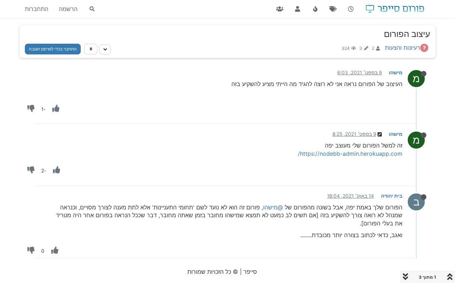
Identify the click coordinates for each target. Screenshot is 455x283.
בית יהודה (391, 196)
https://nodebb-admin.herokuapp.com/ (350, 153)
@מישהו (273, 207)
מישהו (395, 72)
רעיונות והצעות (402, 47)
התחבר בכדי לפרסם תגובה (53, 49)
